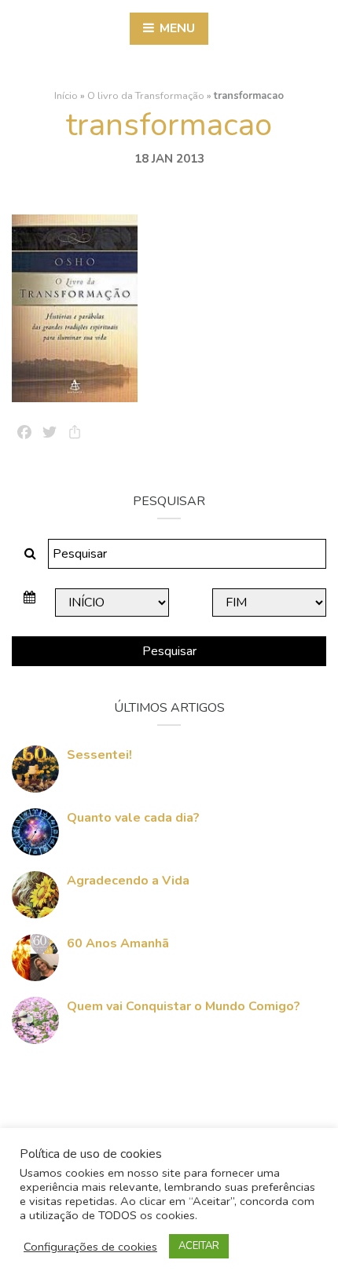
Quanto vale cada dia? (133, 817)
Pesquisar (169, 651)
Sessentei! (99, 755)
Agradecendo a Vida (128, 880)
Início (66, 96)
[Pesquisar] (30, 554)
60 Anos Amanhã (118, 943)
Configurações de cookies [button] (90, 1247)
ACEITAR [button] (198, 1246)
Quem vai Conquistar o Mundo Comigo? (183, 1006)
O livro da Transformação (145, 96)
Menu (175, 28)
